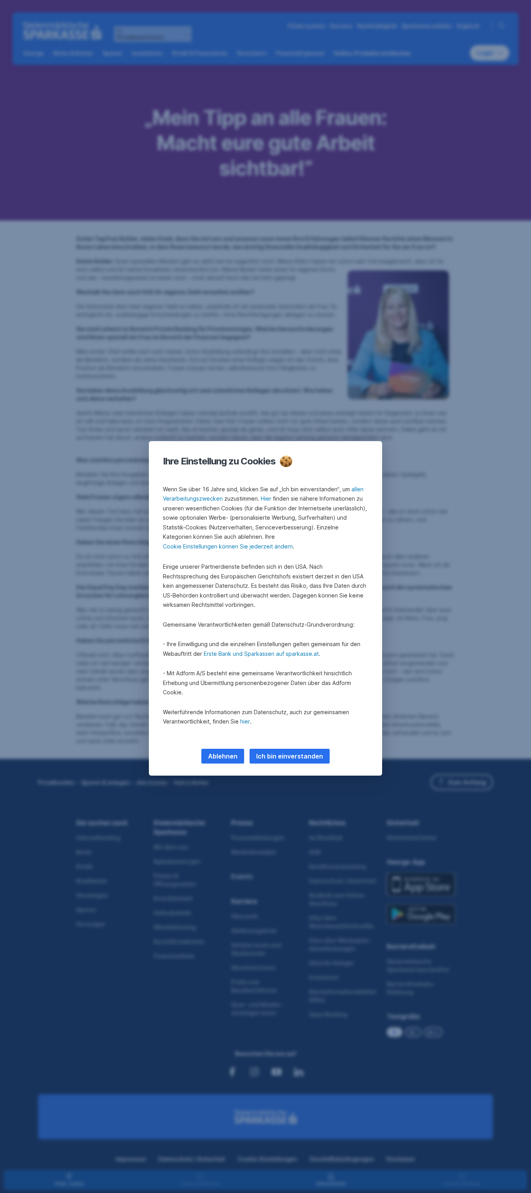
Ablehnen (223, 756)
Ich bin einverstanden (289, 756)
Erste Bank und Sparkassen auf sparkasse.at (261, 653)
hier (245, 721)
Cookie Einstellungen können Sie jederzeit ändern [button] (228, 546)
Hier (266, 498)
